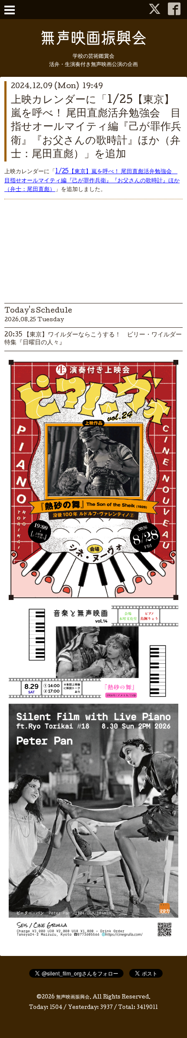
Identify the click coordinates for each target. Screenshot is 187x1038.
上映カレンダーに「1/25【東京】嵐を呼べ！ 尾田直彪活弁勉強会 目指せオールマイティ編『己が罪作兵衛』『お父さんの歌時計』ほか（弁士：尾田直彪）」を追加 (96, 128)
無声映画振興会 (73, 997)
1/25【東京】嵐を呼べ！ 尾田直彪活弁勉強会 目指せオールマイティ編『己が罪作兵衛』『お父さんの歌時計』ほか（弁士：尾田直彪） (92, 181)
